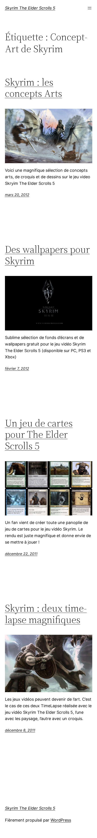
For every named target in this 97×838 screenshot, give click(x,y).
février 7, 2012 (17, 368)
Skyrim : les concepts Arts (33, 88)
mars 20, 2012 (17, 194)
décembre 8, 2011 (20, 730)
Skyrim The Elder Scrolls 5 (30, 8)
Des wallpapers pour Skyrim (47, 255)
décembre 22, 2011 (21, 553)
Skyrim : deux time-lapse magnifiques (46, 614)
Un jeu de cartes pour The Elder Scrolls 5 (39, 435)
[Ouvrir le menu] (89, 8)
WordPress (61, 820)
